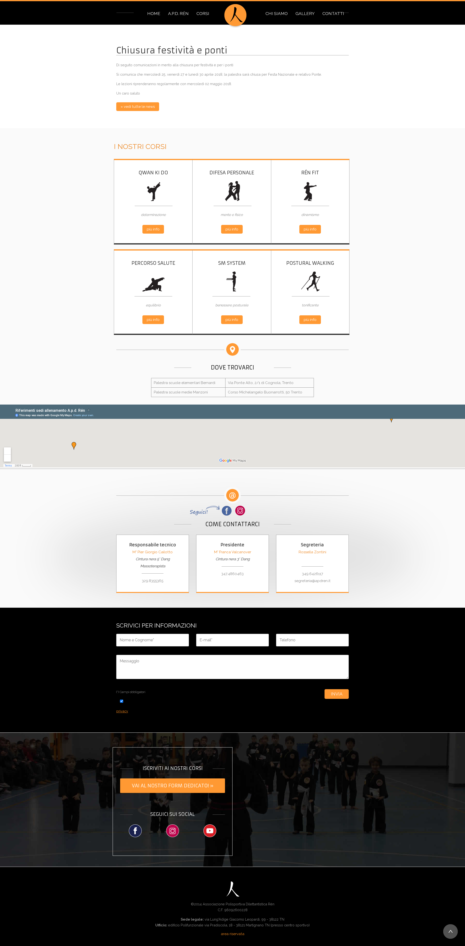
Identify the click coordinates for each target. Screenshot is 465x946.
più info (153, 229)
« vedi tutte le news (138, 106)
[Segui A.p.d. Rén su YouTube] (210, 830)
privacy (122, 711)
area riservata (232, 934)
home (153, 13)
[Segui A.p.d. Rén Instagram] (172, 830)
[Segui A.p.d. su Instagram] (240, 511)
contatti (333, 13)
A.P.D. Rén (178, 13)
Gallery (305, 13)
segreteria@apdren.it (312, 581)
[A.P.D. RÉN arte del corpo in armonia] (235, 16)
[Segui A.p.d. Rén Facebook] (135, 830)
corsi (202, 13)
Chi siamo (276, 13)
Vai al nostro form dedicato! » (173, 786)
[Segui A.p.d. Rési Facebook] (211, 511)
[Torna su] (450, 931)
